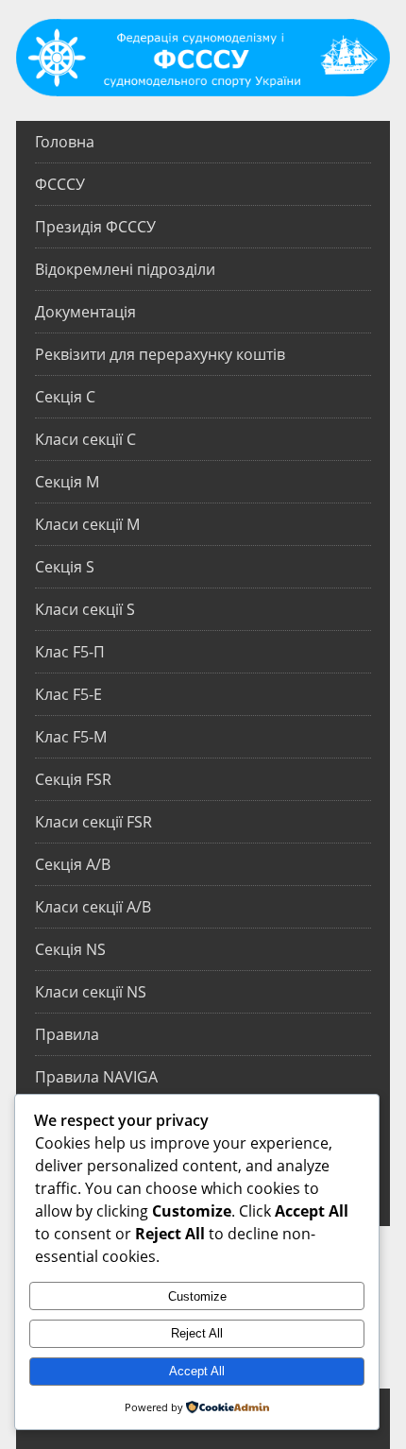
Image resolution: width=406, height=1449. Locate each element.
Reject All (197, 1333)
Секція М (67, 481)
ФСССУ (60, 184)
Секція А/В (72, 864)
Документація (85, 311)
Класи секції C (85, 439)
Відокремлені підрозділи (125, 269)
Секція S (64, 566)
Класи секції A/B (93, 906)
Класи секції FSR (93, 821)
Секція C (65, 396)
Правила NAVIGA (96, 1076)
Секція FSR (73, 779)
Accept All (197, 1371)
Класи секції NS (90, 991)
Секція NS (70, 949)
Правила (67, 1034)
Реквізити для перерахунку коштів (160, 354)
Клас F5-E (68, 694)
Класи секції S (85, 609)
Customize (197, 1296)
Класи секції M (87, 524)
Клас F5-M (71, 736)
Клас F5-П (70, 651)
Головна (64, 141)
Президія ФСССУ (95, 226)
